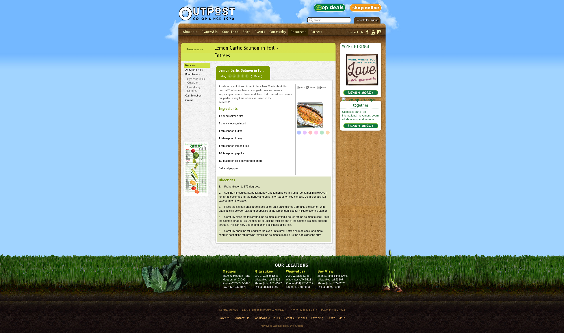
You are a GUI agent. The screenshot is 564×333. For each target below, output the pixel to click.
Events (260, 32)
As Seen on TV (194, 69)
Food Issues (192, 74)
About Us (190, 32)
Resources (298, 32)
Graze (331, 318)
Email (323, 87)
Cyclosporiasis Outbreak (196, 81)
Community (277, 32)
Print (303, 87)
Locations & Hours (267, 318)
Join (342, 318)
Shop (246, 32)
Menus (302, 318)
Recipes (190, 65)
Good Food (230, 32)
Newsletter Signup (367, 20)
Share (312, 87)
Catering (317, 318)
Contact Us (355, 32)
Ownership (210, 32)
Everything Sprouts (193, 89)
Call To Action (193, 95)
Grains (189, 100)
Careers (316, 32)
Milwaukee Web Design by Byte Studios (282, 325)
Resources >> (194, 49)
